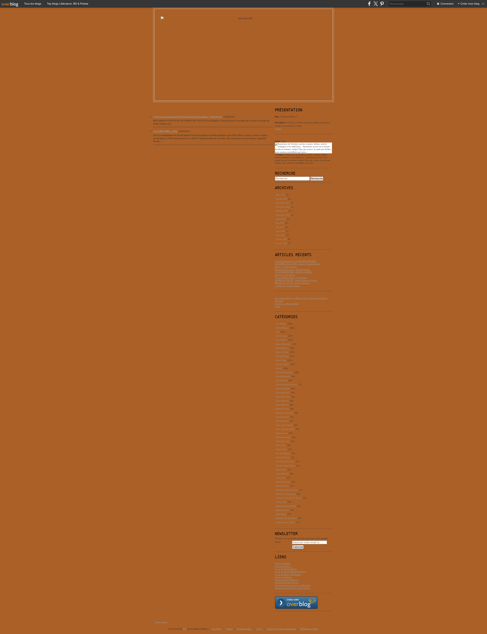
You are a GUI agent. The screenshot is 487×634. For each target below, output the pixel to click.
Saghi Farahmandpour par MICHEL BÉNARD (295, 261)
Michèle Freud (282, 356)
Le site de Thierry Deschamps (288, 574)
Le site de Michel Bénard (286, 568)
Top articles (216, 628)
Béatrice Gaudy (282, 408)
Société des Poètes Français (286, 582)
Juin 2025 (280, 222)
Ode (277, 331)
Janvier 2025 (282, 243)
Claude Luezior (282, 364)
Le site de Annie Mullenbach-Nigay (290, 571)
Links (277, 306)
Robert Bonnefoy (283, 437)
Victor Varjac (281, 335)
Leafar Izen (281, 477)
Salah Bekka (281, 514)
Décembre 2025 (283, 202)
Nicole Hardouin (283, 376)
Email (277, 542)
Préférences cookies (309, 628)
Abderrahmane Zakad (285, 522)
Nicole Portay (282, 380)
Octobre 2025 (282, 210)
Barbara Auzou (282, 485)
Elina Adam (281, 445)
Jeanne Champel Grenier (286, 384)
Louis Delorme (282, 404)
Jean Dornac (281, 323)
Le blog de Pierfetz (283, 577)
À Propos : (280, 154)
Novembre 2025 (283, 206)
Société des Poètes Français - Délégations (293, 585)
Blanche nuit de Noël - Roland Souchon (292, 282)
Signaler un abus (244, 628)
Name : (278, 141)
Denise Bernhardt (283, 343)
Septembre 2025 (283, 214)
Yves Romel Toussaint (285, 461)
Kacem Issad (281, 469)
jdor (184, 628)
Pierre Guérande (283, 457)
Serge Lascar (281, 449)
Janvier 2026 (282, 198)
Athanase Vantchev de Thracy (289, 497)
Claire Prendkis (282, 473)
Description (280, 122)
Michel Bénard (282, 327)
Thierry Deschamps (284, 372)
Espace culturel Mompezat (286, 579)
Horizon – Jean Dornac (285, 274)
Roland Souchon (283, 396)
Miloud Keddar (282, 510)
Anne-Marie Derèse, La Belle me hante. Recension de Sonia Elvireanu (301, 299)
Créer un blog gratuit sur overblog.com (296, 602)
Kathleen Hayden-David (286, 518)
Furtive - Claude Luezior (286, 266)
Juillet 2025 (281, 218)
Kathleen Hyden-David (286, 506)
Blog (277, 116)
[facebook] (369, 4)
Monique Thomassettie (286, 493)
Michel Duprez (282, 347)
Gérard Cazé (281, 501)
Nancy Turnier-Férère (285, 429)
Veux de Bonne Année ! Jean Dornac (291, 277)
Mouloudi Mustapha (285, 412)
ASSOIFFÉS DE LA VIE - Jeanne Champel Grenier (297, 263)
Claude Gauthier (283, 388)
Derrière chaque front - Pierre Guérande (292, 269)
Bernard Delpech (283, 453)
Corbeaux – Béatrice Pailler (287, 303)
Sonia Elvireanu (283, 441)
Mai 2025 (280, 227)
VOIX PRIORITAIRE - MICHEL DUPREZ (293, 272)
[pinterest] (382, 4)
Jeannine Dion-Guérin (285, 465)
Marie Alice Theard (284, 425)
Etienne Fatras (282, 433)
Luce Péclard (281, 339)
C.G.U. (259, 628)
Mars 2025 (281, 235)
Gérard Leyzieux (283, 481)
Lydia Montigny (283, 392)
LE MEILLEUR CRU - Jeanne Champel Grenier (296, 280)
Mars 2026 (281, 194)
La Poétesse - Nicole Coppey (287, 285)
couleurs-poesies (161, 622)
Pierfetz (279, 368)
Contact (278, 128)
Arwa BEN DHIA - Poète (165, 131)
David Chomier (282, 416)
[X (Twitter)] (375, 4)
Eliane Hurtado (282, 400)
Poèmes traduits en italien (287, 489)
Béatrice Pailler (282, 351)
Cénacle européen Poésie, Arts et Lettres (292, 587)
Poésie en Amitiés (282, 563)
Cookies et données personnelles (281, 628)
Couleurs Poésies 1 (283, 566)
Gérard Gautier (282, 420)
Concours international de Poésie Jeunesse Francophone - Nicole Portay (187, 116)
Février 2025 (282, 239)
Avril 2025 (281, 231)
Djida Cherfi (281, 360)
